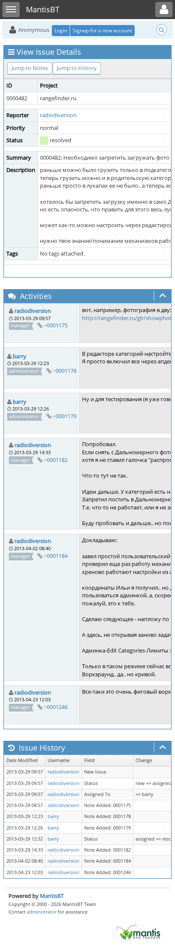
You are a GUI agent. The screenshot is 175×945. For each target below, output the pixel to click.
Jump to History (77, 68)
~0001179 (64, 416)
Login (60, 30)
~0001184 (56, 556)
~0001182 (56, 460)
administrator (41, 911)
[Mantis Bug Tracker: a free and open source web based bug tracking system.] (138, 932)
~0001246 (56, 707)
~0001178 (64, 370)
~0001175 (56, 325)
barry (19, 356)
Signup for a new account (102, 30)
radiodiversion (58, 115)
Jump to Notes (29, 68)
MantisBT (52, 896)
